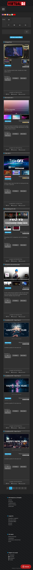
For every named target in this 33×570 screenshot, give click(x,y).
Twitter (11, 559)
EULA (9, 541)
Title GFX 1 (8, 153)
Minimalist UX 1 (9, 97)
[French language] (8, 14)
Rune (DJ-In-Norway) (24, 120)
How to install (22, 94)
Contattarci (11, 538)
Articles (10, 523)
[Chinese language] (14, 14)
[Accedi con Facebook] (8, 25)
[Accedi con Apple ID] (19, 25)
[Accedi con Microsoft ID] (14, 25)
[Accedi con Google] (25, 25)
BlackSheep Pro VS (10, 209)
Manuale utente (12, 520)
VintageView (8, 42)
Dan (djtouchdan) (25, 232)
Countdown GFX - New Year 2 (13, 320)
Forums (10, 524)
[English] (3, 14)
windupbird (26, 287)
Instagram (12, 558)
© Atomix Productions (16, 568)
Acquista (10, 501)
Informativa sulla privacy (14, 539)
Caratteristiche (12, 503)
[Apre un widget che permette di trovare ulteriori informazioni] (26, 566)
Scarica (10, 500)
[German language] (10, 14)
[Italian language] (12, 14)
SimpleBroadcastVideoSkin (12, 264)
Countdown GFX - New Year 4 (13, 431)
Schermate (11, 506)
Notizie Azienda (12, 536)
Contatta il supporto (13, 518)
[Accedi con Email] (8, 19)
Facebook (11, 555)
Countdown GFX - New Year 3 (13, 376)
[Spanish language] (5, 14)
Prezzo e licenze (12, 504)
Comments (14, 94)
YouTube (11, 556)
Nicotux (27, 65)
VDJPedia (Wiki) (12, 521)
